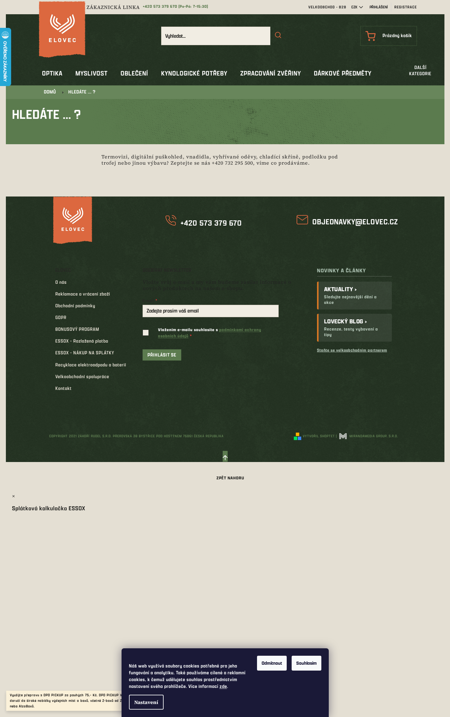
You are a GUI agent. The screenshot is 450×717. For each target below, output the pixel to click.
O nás (61, 282)
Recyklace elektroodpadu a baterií (90, 364)
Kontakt (63, 388)
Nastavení (146, 702)
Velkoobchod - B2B (327, 7)
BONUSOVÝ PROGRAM (77, 329)
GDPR (60, 317)
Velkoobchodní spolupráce (82, 376)
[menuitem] (52, 73)
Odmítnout (272, 663)
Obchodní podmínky (75, 305)
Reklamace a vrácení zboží (82, 294)
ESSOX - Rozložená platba (81, 341)
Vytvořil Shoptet (319, 436)
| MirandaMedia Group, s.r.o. (367, 436)
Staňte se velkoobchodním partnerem (352, 350)
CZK (354, 7)
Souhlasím (306, 663)
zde (223, 686)
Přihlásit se (162, 355)
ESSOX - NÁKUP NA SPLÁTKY (84, 352)
